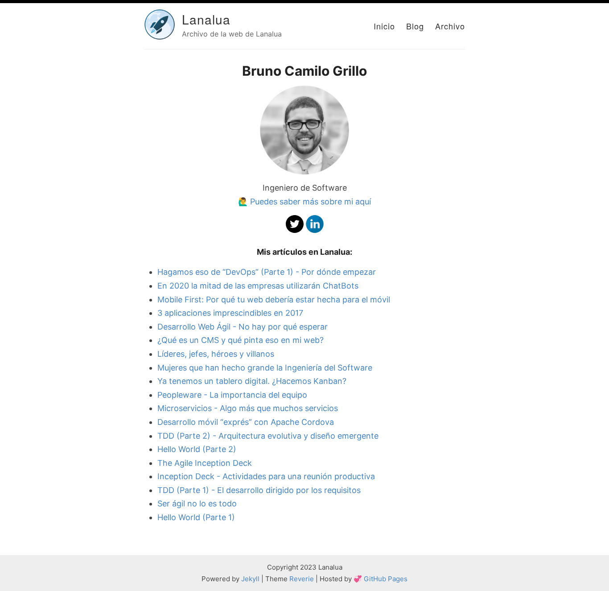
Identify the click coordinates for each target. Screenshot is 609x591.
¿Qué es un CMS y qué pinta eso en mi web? (240, 340)
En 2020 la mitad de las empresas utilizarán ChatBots (257, 285)
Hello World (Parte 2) (196, 449)
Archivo (450, 26)
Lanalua (206, 19)
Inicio (384, 26)
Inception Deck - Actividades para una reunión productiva (266, 476)
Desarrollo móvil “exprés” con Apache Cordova (245, 422)
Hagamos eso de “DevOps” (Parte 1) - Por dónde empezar (266, 272)
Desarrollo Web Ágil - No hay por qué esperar (242, 326)
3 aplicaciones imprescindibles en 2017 (230, 313)
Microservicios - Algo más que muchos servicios (247, 408)
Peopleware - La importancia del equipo (232, 394)
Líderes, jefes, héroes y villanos (215, 354)
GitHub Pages (385, 579)
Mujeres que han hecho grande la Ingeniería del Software (264, 367)
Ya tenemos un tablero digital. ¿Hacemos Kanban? (251, 381)
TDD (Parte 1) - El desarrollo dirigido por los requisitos (259, 490)
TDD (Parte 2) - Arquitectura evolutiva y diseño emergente (268, 435)
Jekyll (250, 579)
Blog (415, 26)
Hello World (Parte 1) (196, 517)
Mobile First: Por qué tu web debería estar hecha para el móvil (273, 299)
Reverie (301, 579)
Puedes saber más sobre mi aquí (310, 201)
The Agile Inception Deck (204, 463)
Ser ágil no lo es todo (197, 503)
